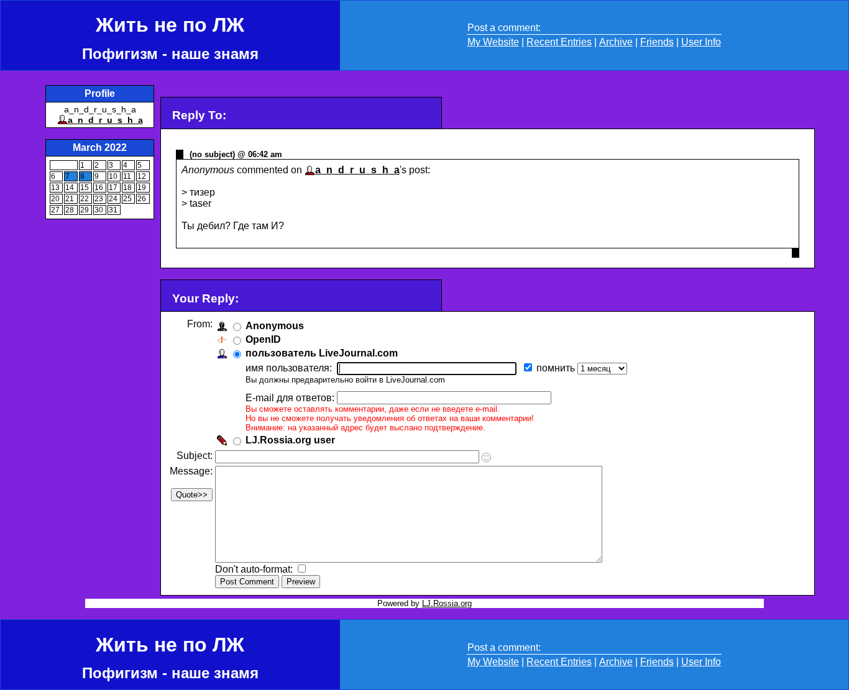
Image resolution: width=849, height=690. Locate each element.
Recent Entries (559, 42)
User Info (701, 42)
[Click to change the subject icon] (486, 457)
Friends (657, 42)
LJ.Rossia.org (447, 603)
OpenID (263, 339)
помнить (556, 368)
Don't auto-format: (255, 569)
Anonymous (275, 325)
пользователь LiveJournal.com (322, 353)
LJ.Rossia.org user (290, 440)
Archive (616, 42)
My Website (493, 42)
